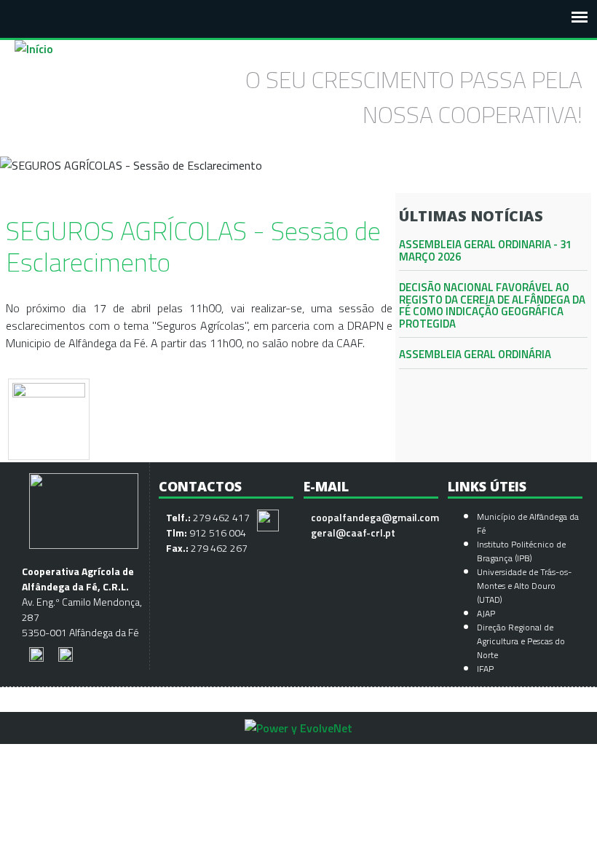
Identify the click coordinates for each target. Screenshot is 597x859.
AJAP (486, 613)
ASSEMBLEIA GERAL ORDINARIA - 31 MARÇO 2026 (485, 250)
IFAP (485, 669)
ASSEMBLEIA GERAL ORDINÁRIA (475, 354)
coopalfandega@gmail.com (375, 517)
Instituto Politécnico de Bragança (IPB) (521, 551)
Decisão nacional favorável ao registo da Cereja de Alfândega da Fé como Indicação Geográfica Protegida (492, 305)
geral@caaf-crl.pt (353, 532)
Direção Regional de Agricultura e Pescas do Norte (521, 641)
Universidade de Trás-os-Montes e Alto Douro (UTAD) (524, 585)
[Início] (34, 49)
